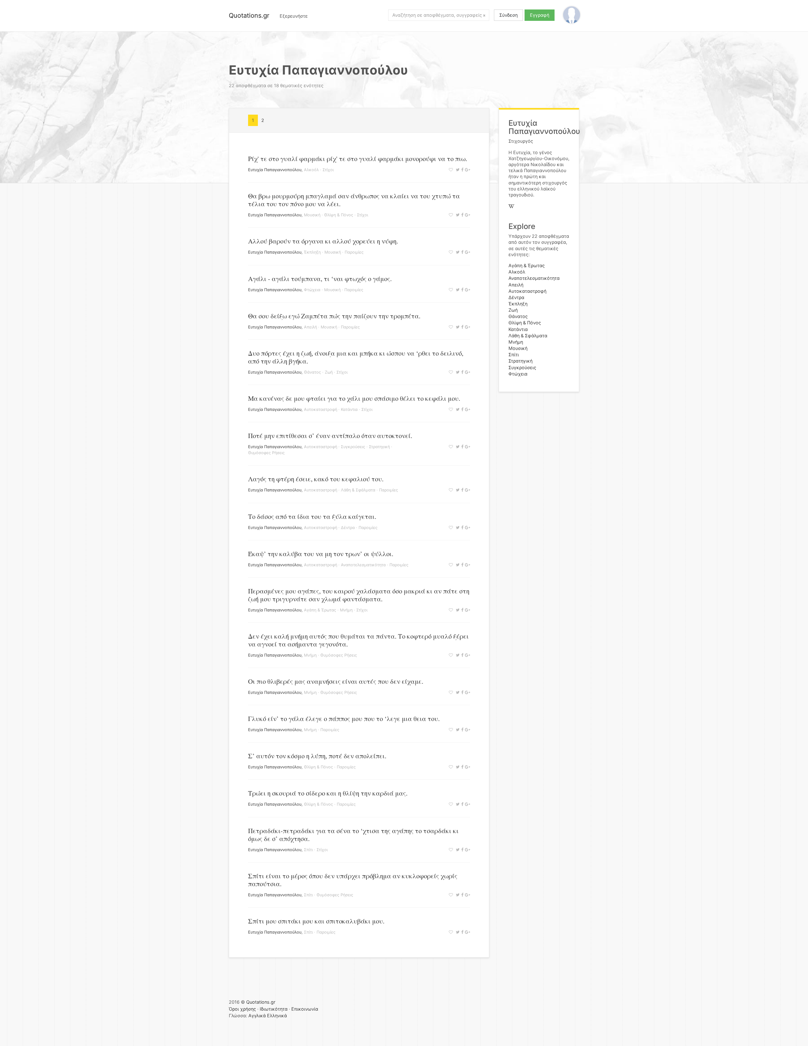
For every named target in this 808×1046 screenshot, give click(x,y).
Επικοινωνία (304, 1009)
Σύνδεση (508, 15)
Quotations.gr (249, 15)
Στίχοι (328, 169)
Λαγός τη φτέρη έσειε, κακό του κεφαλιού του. (315, 478)
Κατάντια (349, 409)
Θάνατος (312, 372)
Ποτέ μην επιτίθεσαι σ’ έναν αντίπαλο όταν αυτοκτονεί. (330, 435)
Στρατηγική (379, 446)
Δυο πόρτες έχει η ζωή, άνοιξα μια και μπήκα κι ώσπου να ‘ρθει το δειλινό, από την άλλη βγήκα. (355, 357)
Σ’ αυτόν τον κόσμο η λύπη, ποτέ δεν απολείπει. (317, 755)
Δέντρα (348, 527)
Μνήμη (346, 610)
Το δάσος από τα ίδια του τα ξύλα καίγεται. (312, 516)
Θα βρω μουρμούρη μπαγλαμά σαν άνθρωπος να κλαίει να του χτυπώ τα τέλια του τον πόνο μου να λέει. (354, 199)
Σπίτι (308, 849)
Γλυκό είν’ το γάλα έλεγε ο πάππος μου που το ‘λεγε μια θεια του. (344, 718)
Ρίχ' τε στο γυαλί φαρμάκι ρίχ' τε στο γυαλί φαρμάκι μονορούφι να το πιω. (357, 158)
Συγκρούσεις (353, 446)
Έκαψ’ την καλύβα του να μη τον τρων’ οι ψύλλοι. (320, 553)
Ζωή (329, 372)
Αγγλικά (257, 1015)
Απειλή (310, 327)
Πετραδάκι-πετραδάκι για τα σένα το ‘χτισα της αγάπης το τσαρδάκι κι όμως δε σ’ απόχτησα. (353, 834)
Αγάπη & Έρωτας (320, 610)
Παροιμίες (354, 252)
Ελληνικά (277, 1015)
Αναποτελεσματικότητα (363, 564)
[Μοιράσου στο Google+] (466, 169)
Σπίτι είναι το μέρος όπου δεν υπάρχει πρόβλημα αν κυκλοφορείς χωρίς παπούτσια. (352, 879)
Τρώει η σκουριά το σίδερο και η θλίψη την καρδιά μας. (327, 793)
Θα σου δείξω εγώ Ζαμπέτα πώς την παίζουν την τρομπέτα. (334, 315)
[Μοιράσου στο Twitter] (457, 169)
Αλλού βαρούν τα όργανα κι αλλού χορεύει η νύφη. (323, 241)
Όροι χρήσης (242, 1009)
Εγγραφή (539, 15)
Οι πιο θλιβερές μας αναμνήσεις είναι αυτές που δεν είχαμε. (335, 681)
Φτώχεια (312, 289)
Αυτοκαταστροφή (320, 409)
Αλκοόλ (311, 169)
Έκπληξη (312, 252)
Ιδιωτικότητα (274, 1009)
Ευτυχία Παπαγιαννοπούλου (274, 169)
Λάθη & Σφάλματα (358, 490)
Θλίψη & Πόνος (338, 215)
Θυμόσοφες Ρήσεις (266, 452)
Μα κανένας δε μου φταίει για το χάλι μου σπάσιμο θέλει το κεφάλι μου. (354, 398)
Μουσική (312, 215)
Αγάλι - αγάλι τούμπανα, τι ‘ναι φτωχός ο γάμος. (320, 278)
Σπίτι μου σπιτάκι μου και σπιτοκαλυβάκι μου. (316, 921)
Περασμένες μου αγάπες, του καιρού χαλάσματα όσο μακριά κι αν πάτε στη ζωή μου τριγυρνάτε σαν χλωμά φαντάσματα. (358, 594)
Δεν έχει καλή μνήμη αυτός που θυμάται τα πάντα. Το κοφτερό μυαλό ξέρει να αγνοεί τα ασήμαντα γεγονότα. (358, 640)
